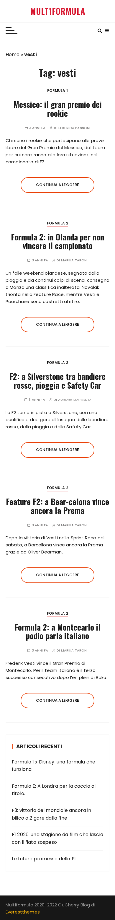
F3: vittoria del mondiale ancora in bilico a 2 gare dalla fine (51, 814)
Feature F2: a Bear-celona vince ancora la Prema (57, 506)
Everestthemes (23, 912)
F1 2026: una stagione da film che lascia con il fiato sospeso (57, 838)
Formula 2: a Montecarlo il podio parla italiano (57, 631)
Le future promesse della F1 (44, 858)
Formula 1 (57, 90)
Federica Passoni (74, 128)
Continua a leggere (57, 185)
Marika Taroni (74, 260)
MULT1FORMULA (57, 11)
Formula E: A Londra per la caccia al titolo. (54, 790)
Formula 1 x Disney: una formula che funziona (53, 765)
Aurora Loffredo (74, 399)
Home (13, 54)
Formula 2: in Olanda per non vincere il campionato (57, 241)
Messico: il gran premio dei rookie (58, 108)
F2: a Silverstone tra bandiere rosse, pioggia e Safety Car (57, 380)
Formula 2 (57, 223)
